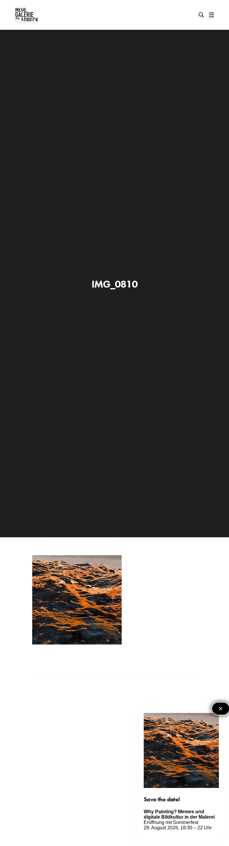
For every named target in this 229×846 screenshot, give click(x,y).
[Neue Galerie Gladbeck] (27, 15)
